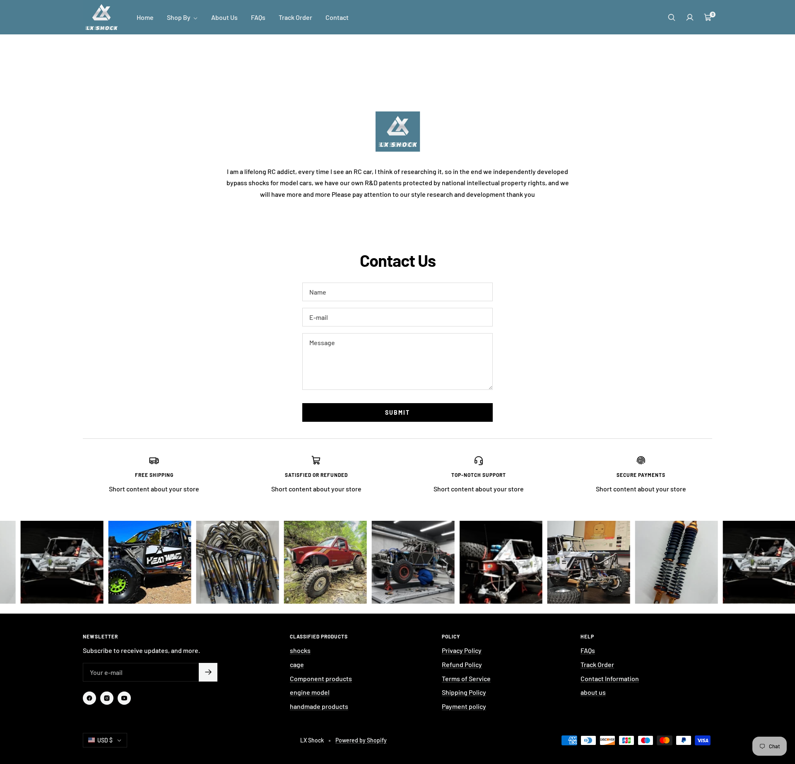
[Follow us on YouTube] (124, 698)
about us (593, 692)
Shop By (179, 17)
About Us (224, 17)
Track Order (295, 17)
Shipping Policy (464, 692)
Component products (321, 678)
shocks (300, 650)
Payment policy (464, 706)
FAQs (258, 17)
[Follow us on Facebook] (89, 698)
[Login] (690, 17)
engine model (310, 692)
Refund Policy (462, 664)
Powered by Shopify (361, 740)
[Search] (671, 17)
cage (297, 664)
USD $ (105, 740)
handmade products (319, 706)
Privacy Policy (462, 650)
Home (145, 17)
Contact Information (610, 678)
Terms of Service (466, 678)
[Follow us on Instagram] (106, 698)
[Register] (208, 672)
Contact (337, 17)
